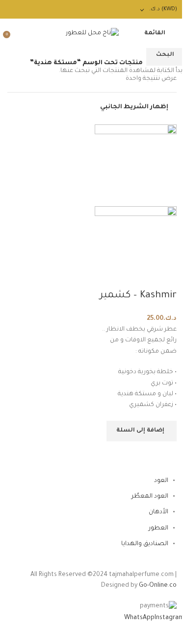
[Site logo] (92, 33)
